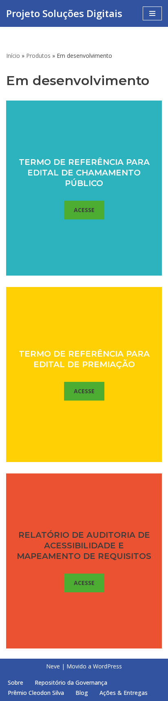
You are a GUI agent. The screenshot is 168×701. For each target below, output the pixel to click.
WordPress (107, 666)
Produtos (38, 55)
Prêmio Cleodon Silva (36, 693)
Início (13, 55)
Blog (81, 693)
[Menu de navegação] (152, 13)
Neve (53, 666)
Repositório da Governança (71, 682)
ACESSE (84, 210)
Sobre (15, 682)
